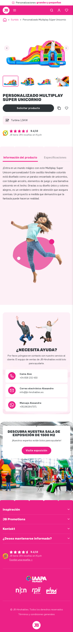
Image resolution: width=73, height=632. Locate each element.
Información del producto (20, 157)
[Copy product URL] (59, 108)
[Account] (59, 10)
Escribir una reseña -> (21, 559)
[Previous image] (7, 48)
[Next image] (66, 48)
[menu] (14, 10)
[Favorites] (66, 10)
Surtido (15, 19)
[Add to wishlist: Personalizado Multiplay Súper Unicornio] (66, 108)
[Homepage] (6, 10)
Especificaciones (55, 157)
